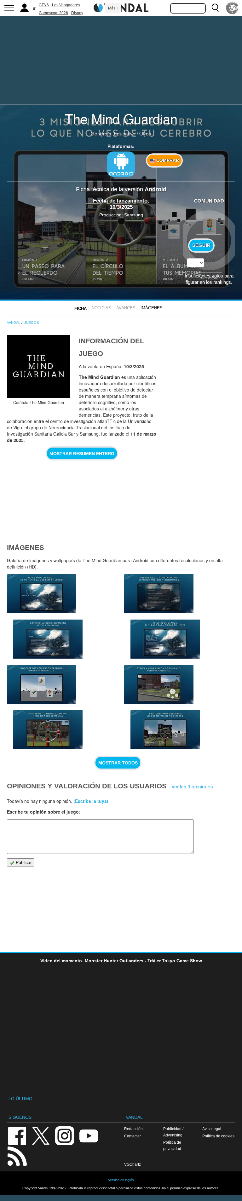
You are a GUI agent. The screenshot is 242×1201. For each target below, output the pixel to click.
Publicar (23, 862)
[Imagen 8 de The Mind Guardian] (48, 639)
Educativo (124, 133)
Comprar (167, 160)
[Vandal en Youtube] (88, 1135)
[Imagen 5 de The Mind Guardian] (41, 684)
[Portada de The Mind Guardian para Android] (38, 366)
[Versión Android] (121, 164)
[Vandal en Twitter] (41, 1135)
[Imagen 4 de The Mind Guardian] (48, 729)
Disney (77, 13)
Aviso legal (211, 1129)
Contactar (132, 1136)
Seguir (201, 245)
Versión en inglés (121, 1180)
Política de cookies (218, 1136)
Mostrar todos (118, 762)
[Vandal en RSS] (17, 1155)
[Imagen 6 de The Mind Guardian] (165, 639)
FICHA (80, 308)
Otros (145, 133)
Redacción (133, 1129)
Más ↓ (113, 8)
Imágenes (152, 308)
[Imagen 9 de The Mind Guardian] (41, 593)
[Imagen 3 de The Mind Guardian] (158, 684)
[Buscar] (215, 8)
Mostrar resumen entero (81, 453)
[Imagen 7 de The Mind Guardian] (158, 593)
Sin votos (209, 277)
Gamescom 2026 (53, 13)
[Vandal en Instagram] (65, 1135)
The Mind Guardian (121, 118)
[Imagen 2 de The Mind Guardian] (165, 729)
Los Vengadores (66, 5)
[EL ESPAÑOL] (232, 8)
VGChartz (132, 1164)
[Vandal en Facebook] (17, 1135)
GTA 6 (44, 5)
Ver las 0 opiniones (192, 786)
